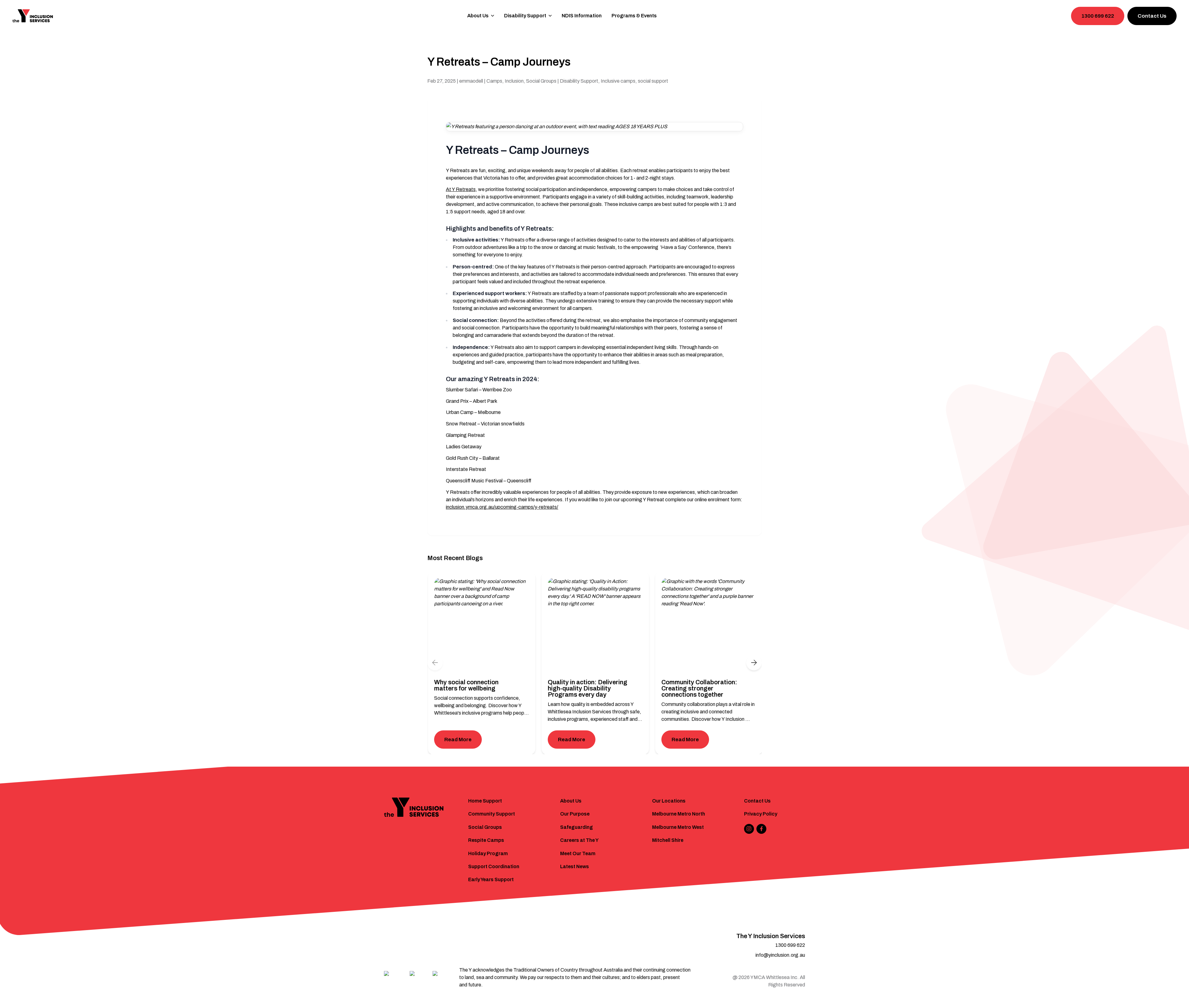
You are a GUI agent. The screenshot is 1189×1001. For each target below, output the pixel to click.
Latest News (574, 866)
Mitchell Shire (667, 840)
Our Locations (669, 800)
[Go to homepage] (32, 15)
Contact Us (1152, 16)
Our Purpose (575, 813)
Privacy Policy (760, 813)
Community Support (491, 813)
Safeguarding (576, 827)
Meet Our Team (577, 853)
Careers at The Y (579, 840)
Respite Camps (486, 840)
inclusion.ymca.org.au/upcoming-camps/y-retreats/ (502, 507)
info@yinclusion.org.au (780, 955)
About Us (570, 800)
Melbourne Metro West (678, 827)
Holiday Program (488, 853)
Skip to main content (31, 8)
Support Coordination (493, 866)
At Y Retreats (461, 189)
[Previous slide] (435, 662)
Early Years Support (491, 879)
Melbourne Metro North (678, 813)
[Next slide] (754, 662)
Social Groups (485, 827)
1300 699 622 (1097, 16)
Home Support (485, 800)
